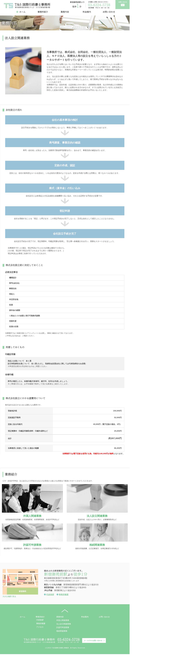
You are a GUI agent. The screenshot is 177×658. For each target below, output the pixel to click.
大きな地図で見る (9, 596)
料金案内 (84, 616)
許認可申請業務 (32, 544)
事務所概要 (64, 594)
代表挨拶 (50, 594)
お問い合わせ (104, 616)
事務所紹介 (40, 616)
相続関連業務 (97, 544)
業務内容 (60, 616)
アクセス (40, 627)
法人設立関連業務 (97, 516)
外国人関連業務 (32, 516)
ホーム (22, 616)
